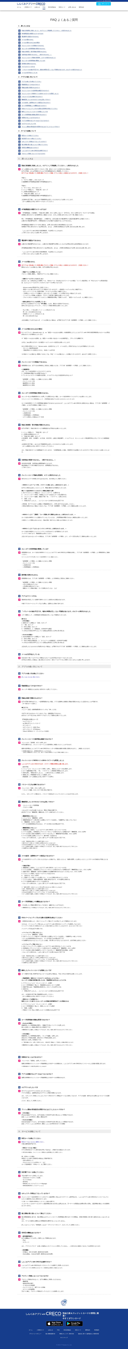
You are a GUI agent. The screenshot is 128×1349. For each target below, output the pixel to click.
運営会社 (81, 7)
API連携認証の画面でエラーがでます (32, 33)
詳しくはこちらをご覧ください (31, 677)
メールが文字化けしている (29, 72)
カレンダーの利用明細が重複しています (33, 60)
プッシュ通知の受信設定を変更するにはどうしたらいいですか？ (41, 126)
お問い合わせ (72, 7)
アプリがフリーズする (28, 66)
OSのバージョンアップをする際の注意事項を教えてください (40, 108)
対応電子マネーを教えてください (31, 138)
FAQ (44, 7)
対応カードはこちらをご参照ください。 (33, 1142)
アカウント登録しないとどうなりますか (33, 153)
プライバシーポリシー (35, 1333)
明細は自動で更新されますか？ (31, 87)
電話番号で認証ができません (30, 36)
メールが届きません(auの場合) (31, 42)
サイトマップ (64, 1337)
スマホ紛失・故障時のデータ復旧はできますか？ (36, 102)
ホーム (19, 7)
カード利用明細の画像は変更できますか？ (34, 114)
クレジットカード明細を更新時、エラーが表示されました (39, 57)
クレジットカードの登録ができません (33, 45)
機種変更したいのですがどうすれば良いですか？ (36, 99)
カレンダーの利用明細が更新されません (33, 48)
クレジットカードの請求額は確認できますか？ (35, 90)
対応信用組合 (52, 7)
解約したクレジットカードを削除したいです (35, 111)
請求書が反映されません (29, 63)
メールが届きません (27, 39)
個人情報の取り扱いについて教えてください (35, 144)
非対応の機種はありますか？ (30, 147)
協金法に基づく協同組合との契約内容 (88, 1333)
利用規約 (96, 1330)
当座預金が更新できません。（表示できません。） (37, 54)
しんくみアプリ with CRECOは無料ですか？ (35, 150)
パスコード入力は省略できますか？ (32, 96)
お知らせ (37, 7)
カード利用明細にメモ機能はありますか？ (34, 105)
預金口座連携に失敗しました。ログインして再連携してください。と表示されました (46, 30)
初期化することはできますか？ (31, 117)
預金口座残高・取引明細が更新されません (34, 51)
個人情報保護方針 (50, 1333)
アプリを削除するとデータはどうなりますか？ (35, 120)
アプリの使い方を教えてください (31, 81)
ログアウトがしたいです (29, 123)
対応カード (62, 7)
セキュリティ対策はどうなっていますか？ (34, 141)
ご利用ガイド (28, 7)
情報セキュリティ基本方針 (66, 1333)
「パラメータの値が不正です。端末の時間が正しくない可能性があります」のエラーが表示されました (52, 69)
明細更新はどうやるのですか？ (31, 84)
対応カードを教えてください (30, 135)
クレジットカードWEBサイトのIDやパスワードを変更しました (40, 93)
